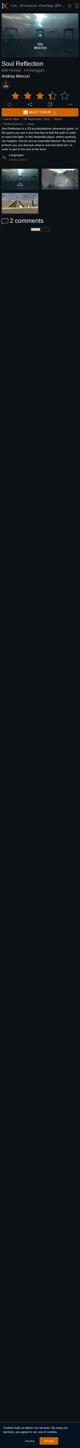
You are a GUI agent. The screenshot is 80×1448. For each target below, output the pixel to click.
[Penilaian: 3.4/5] (40, 96)
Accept (49, 1441)
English (13, 159)
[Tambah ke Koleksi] (50, 104)
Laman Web (11, 119)
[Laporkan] (70, 104)
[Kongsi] (30, 104)
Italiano (23, 159)
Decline (30, 1441)
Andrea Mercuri (16, 76)
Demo (58, 119)
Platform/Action (13, 124)
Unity (30, 124)
